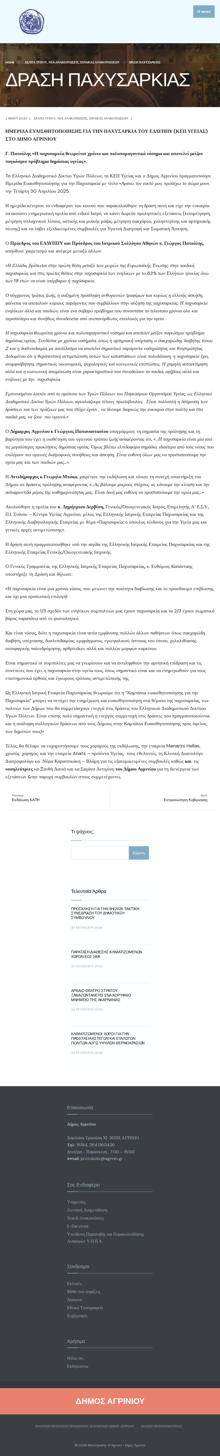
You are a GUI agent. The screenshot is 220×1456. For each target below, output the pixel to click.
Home (9, 62)
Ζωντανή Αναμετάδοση (87, 1210)
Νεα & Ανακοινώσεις (85, 1218)
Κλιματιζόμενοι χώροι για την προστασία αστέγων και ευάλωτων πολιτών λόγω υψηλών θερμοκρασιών (108, 1038)
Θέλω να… (76, 1358)
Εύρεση (139, 853)
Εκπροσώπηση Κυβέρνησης (186, 798)
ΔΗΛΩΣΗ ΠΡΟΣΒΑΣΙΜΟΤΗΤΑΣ (161, 1426)
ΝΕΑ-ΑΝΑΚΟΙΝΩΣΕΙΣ (63, 62)
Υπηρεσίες (76, 1202)
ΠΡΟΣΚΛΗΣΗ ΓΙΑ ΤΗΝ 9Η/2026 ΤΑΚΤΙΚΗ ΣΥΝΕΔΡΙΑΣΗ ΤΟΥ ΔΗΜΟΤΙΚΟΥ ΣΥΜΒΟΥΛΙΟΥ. (105, 913)
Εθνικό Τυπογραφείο (85, 1308)
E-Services (78, 1226)
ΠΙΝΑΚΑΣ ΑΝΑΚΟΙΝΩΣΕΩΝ (99, 62)
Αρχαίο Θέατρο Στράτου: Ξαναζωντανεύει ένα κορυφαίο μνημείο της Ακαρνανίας (101, 995)
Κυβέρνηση (77, 1316)
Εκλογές (74, 1283)
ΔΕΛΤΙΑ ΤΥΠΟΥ (36, 62)
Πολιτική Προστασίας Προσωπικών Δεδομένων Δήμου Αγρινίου (84, 1426)
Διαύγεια (74, 1299)
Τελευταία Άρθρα (88, 891)
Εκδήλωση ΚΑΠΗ (25, 798)
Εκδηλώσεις (77, 1366)
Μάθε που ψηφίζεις (83, 1291)
